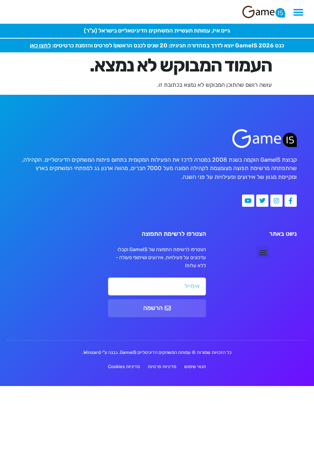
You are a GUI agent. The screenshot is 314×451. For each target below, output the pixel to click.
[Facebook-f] (291, 201)
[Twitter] (262, 201)
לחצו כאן (40, 45)
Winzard (92, 352)
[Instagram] (276, 201)
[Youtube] (248, 201)
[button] (298, 12)
